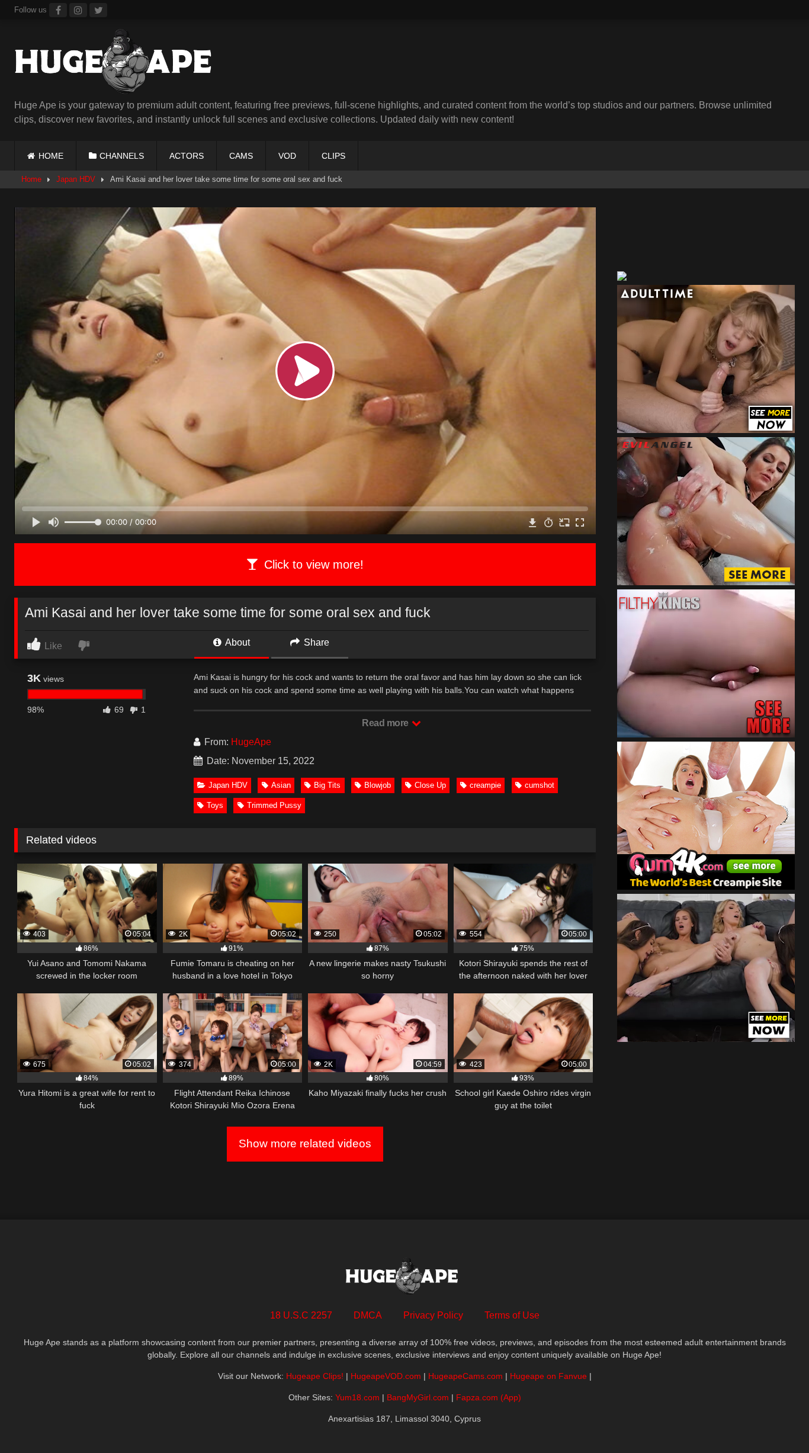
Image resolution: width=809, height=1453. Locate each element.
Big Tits (327, 785)
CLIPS (333, 156)
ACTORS (186, 156)
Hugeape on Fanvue (548, 1376)
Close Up (430, 785)
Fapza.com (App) (488, 1397)
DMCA (368, 1315)
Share (315, 642)
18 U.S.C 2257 (301, 1315)
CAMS (241, 156)
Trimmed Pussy (274, 805)
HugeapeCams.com (465, 1376)
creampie (485, 785)
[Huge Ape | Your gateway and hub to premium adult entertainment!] (117, 63)
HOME (50, 156)
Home (31, 179)
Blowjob (377, 785)
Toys (215, 805)
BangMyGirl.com (418, 1397)
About (236, 642)
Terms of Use (512, 1315)
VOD (287, 156)
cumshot (539, 785)
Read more (386, 723)
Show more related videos (305, 1143)
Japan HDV (75, 179)
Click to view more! (312, 564)
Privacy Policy (433, 1315)
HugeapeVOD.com (386, 1376)
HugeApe (251, 742)
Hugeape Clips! (314, 1376)
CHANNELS (121, 156)
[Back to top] (772, 1417)
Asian (281, 785)
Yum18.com (357, 1397)
